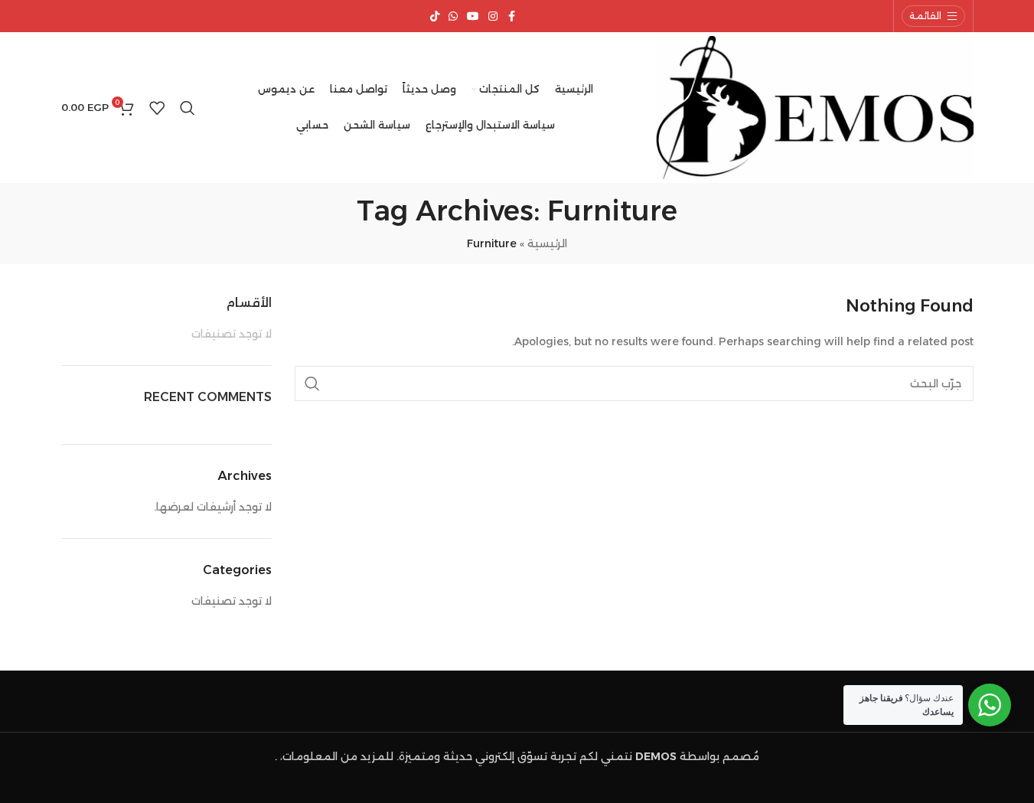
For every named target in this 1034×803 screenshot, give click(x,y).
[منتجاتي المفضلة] (157, 108)
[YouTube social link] (473, 16)
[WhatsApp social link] (453, 16)
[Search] (187, 108)
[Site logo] (815, 106)
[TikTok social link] (435, 16)
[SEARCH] (312, 383)
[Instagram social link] (493, 16)
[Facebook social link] (511, 16)
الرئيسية (547, 243)
